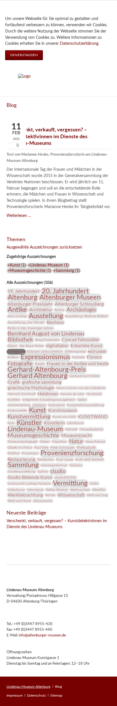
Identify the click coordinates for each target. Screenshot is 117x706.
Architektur (40, 310)
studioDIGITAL (65, 477)
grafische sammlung (41, 382)
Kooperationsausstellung (85, 405)
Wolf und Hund (19, 500)
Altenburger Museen (70, 297)
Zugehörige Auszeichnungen (31, 257)
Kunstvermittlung (29, 417)
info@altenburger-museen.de (42, 635)
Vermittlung (70, 483)
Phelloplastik (86, 447)
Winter (50, 495)
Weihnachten (80, 489)
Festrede (78, 357)
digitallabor (57, 345)
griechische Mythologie (31, 388)
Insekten (14, 399)
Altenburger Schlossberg (79, 304)
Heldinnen (48, 394)
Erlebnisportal (75, 351)
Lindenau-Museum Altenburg (28, 686)
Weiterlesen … (19, 216)
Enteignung (16, 351)
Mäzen (45, 441)
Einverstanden (24, 55)
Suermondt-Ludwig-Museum (29, 483)
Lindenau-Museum (35, 429)
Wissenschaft (71, 495)
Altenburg (22, 297)
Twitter (22, 535)
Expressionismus (45, 357)
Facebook (11, 535)
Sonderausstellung (21, 471)
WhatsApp (45, 535)
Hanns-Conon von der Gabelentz (80, 388)
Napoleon (59, 441)
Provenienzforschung (72, 453)
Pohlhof (14, 453)
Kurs (11, 423)
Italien (82, 399)
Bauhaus (55, 322)
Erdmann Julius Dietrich (45, 351)
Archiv (59, 310)
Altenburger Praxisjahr (30, 304)
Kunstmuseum (62, 410)
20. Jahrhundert (65, 291)
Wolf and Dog (97, 495)
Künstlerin (54, 423)
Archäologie (81, 310)
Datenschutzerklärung (79, 44)
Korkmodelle (17, 410)
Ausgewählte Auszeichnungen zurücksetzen (44, 247)
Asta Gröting (17, 316)
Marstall (71, 429)
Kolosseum (56, 405)
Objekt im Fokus (20, 447)
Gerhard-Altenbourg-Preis (47, 369)
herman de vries (72, 394)
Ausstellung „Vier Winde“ (26, 322)
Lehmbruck (75, 423)
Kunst (37, 410)
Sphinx (42, 471)
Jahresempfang (19, 405)
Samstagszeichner (54, 465)
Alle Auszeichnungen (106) (30, 283)
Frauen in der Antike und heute (77, 363)
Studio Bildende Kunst (30, 477)
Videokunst (16, 489)
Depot (12, 345)
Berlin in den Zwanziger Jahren (30, 328)
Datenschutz (36, 695)
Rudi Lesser (64, 459)
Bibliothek (20, 340)
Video (94, 483)
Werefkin (99, 489)
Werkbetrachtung (25, 495)
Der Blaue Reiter (31, 345)
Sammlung (23, 465)
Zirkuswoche (42, 500)
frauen (40, 363)
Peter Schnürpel (62, 447)
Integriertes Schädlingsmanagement (48, 399)
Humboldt (94, 394)
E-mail (33, 535)
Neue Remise (95, 441)
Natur (76, 441)
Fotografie (20, 364)
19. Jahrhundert (23, 291)
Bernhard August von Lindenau (46, 334)
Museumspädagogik (22, 441)
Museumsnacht (76, 435)
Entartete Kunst (87, 345)
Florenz (94, 357)
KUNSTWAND (93, 416)
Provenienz (30, 453)
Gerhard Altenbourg (37, 376)
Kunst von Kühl (64, 416)
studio (58, 471)
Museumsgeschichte (33, 435)
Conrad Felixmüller (80, 339)
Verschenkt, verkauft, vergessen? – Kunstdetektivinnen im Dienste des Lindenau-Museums (47, 136)
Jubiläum (39, 405)
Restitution (45, 459)
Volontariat (35, 489)
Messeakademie (91, 429)
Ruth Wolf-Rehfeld (90, 459)
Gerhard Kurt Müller (85, 376)
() (17, 265)
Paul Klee (41, 447)
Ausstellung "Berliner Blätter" (86, 316)
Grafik (14, 382)
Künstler (29, 423)
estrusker (97, 351)
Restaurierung (21, 459)
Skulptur (76, 465)
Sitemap (56, 695)
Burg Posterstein (47, 339)
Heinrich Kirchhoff (21, 394)
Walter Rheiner (57, 489)
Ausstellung (46, 316)
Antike (17, 309)
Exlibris (13, 357)
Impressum (15, 695)
